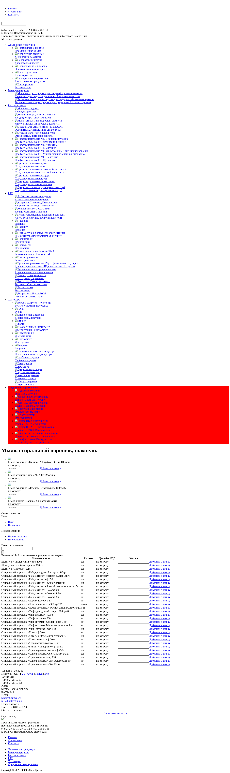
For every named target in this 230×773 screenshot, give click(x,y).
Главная (12, 8)
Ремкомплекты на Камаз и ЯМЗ (33, 254)
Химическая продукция (21, 44)
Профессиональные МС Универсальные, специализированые (50, 154)
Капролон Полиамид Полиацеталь (35, 205)
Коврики (20, 348)
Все (46, 673)
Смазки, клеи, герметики (29, 278)
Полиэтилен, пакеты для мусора (33, 354)
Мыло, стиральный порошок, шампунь (37, 123)
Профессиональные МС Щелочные (35, 160)
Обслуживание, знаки (27, 411)
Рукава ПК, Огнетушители (30, 423)
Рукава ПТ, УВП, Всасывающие (33, 430)
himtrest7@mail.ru (11, 697)
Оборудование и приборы (30, 69)
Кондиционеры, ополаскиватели (33, 117)
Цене (11, 522)
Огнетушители (23, 417)
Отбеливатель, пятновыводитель (34, 135)
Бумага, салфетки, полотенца (31, 305)
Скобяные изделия (25, 360)
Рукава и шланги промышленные (34, 272)
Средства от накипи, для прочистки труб (38, 190)
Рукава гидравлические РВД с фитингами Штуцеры (45, 266)
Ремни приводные (25, 260)
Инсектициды (23, 336)
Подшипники (22, 241)
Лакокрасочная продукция (30, 81)
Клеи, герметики (24, 75)
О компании (15, 11)
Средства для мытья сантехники (33, 184)
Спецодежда (22, 366)
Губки (18, 311)
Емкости (20, 323)
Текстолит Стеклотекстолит (31, 284)
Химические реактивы (28, 56)
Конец (39, 673)
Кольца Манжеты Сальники (31, 211)
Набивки (20, 223)
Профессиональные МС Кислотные (35, 147)
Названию (14, 525)
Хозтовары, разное (25, 378)
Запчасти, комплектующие (30, 399)
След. (30, 673)
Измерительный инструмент (31, 329)
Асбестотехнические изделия (31, 199)
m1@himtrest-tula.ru (12, 701)
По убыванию (16, 539)
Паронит (20, 229)
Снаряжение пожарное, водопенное (35, 436)
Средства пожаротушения (23, 387)
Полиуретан (22, 248)
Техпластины (22, 290)
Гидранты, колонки (26, 393)
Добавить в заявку (50, 468)
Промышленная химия (28, 50)
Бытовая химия (17, 105)
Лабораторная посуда (27, 63)
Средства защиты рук (27, 372)
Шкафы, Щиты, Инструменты (32, 442)
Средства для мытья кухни (30, 166)
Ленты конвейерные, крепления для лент (38, 217)
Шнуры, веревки (24, 384)
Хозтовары (14, 299)
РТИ (10, 193)
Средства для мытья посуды (31, 178)
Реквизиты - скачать (115, 713)
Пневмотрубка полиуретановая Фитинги (38, 235)
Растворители (23, 87)
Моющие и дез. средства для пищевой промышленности (47, 96)
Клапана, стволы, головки (30, 405)
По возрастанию (17, 536)
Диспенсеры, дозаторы (28, 317)
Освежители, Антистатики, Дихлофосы (38, 129)
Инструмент (22, 342)
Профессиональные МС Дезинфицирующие (40, 141)
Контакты (13, 14)
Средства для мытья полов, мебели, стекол (39, 172)
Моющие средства (18, 90)
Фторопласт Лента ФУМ (29, 296)
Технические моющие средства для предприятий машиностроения (53, 102)
